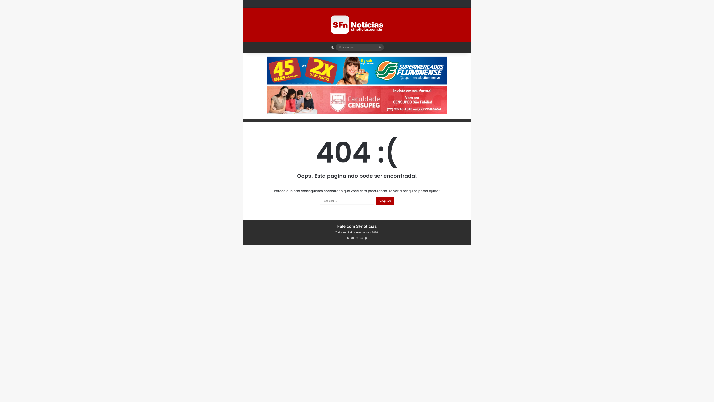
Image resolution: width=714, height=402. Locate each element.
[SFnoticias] (357, 24)
